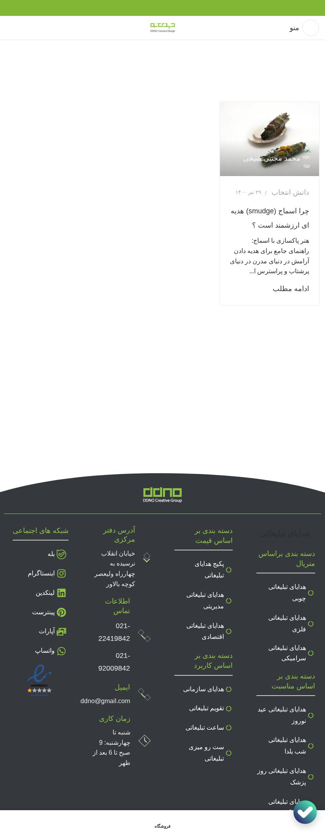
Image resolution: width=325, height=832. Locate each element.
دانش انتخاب (290, 192)
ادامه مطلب (291, 289)
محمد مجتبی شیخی (271, 158)
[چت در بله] (305, 812)
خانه (313, 73)
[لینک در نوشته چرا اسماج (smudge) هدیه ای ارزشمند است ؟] (269, 139)
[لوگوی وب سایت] (163, 27)
